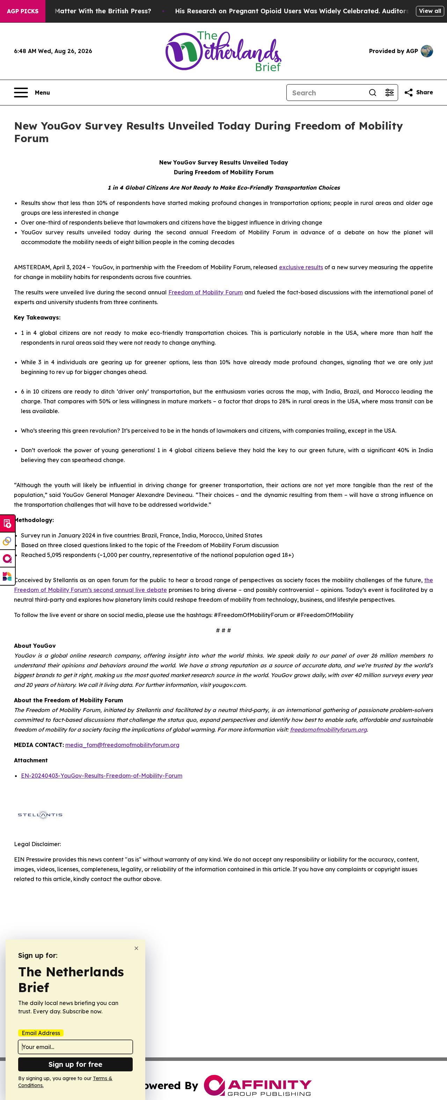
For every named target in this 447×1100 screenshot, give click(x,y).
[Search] (372, 93)
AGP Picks (22, 11)
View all (430, 10)
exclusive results (301, 267)
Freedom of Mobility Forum (205, 292)
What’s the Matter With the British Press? (84, 11)
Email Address (41, 1032)
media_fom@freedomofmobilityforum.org (122, 744)
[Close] (136, 948)
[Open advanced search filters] (389, 93)
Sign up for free (75, 1064)
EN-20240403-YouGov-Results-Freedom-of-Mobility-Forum (101, 775)
